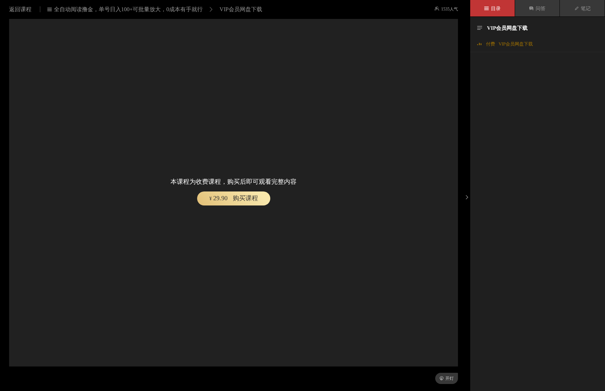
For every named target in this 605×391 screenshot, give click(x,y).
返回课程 (21, 9)
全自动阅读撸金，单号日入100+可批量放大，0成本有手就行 (125, 9)
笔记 (582, 8)
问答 (537, 8)
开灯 (446, 378)
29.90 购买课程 (233, 198)
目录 (492, 8)
